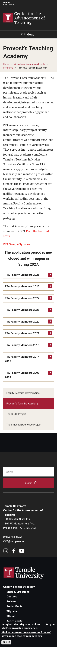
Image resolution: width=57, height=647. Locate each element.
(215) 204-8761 (12, 537)
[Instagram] (6, 551)
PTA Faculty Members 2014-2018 (23, 359)
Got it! (6, 642)
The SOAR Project (16, 414)
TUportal (11, 611)
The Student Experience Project (23, 424)
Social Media (14, 606)
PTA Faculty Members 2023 (22, 309)
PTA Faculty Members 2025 (22, 286)
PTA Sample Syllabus (16, 244)
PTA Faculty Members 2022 (22, 321)
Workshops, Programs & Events (29, 64)
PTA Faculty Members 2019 (22, 345)
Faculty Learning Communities (23, 393)
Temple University (8, 4)
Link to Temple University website (23, 573)
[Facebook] (14, 551)
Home (6, 64)
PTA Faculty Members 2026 (22, 274)
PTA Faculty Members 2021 (22, 333)
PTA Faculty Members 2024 (22, 298)
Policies (11, 601)
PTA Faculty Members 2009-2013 (23, 375)
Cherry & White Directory (19, 586)
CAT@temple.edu (13, 541)
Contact (11, 596)
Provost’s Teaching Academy (22, 403)
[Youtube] (22, 551)
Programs (8, 67)
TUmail (10, 616)
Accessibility (14, 621)
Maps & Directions (17, 591)
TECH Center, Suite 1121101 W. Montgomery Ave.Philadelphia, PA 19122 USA (19, 523)
